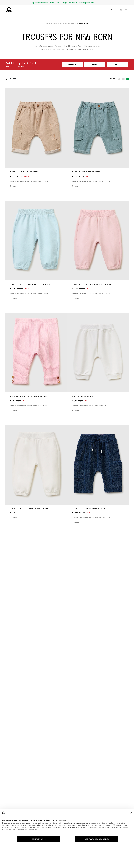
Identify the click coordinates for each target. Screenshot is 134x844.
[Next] (101, 3)
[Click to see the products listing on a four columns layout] (123, 78)
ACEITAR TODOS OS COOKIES (97, 839)
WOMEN (72, 64)
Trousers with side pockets (24, 172)
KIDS (117, 64)
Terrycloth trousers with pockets (90, 508)
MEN (94, 64)
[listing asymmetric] (119, 78)
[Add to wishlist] (9, 91)
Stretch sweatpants (82, 396)
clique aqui (34, 829)
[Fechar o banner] (131, 813)
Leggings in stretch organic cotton (29, 396)
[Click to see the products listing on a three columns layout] (127, 78)
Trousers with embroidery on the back (30, 284)
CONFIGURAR (37, 839)
